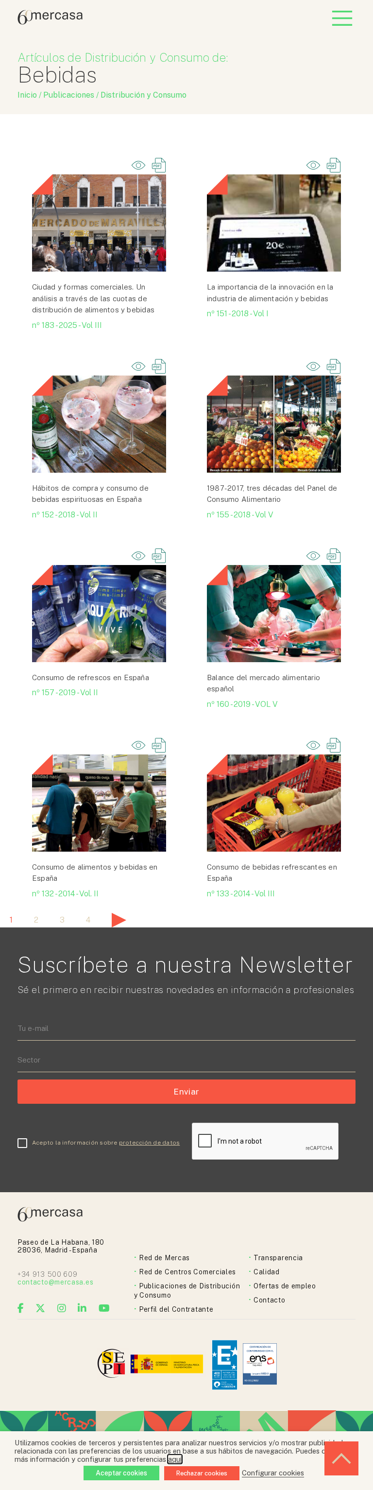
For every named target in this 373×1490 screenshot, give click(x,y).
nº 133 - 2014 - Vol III (241, 893)
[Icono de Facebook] (20, 1308)
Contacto (270, 1300)
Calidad (267, 1272)
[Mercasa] (50, 22)
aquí (175, 1459)
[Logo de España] (167, 1365)
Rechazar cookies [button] (201, 1473)
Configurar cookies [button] (273, 1473)
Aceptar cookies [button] (121, 1473)
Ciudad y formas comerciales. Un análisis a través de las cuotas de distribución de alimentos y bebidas (93, 298)
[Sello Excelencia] (224, 1365)
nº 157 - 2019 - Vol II (65, 692)
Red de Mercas (164, 1258)
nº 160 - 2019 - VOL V (242, 704)
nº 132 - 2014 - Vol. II (65, 893)
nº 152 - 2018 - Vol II (65, 514)
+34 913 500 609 (47, 1274)
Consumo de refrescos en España (90, 677)
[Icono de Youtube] (104, 1308)
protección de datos (149, 1142)
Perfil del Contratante (176, 1309)
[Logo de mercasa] (113, 1365)
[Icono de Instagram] (62, 1308)
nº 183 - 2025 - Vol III (67, 325)
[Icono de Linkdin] (82, 1308)
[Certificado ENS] (260, 1365)
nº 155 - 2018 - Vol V (240, 514)
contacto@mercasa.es (55, 1282)
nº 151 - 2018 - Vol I (238, 313)
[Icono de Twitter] (40, 1308)
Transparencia (278, 1258)
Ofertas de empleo (285, 1286)
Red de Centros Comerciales (187, 1272)
